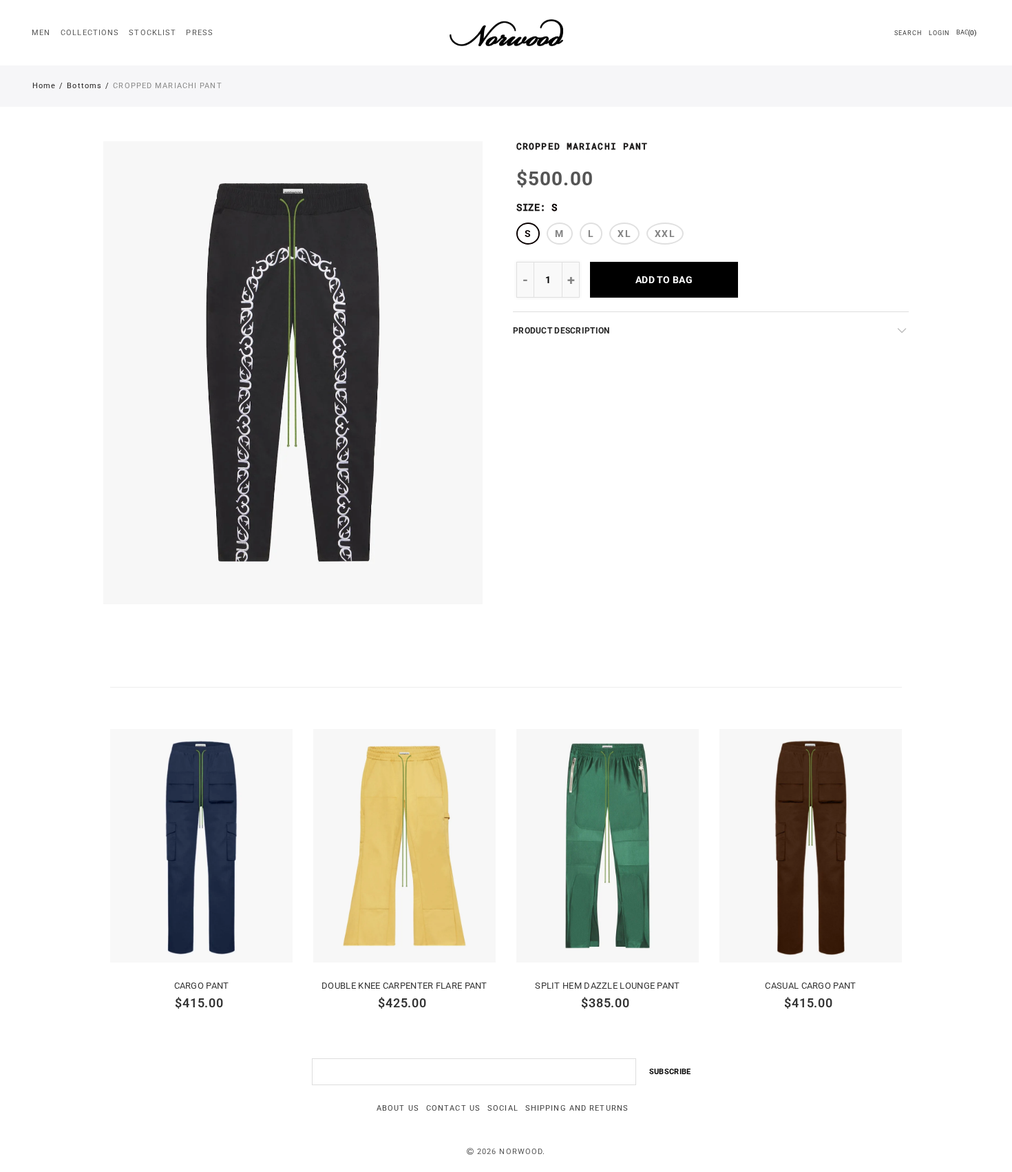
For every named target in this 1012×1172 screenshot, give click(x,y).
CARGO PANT (201, 985)
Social (502, 1108)
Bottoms (84, 85)
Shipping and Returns (577, 1108)
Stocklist (152, 32)
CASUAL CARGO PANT (810, 985)
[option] (293, 372)
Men (41, 32)
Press (199, 32)
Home (44, 85)
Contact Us (453, 1108)
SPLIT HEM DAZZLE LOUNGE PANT (607, 985)
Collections (90, 32)
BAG (966, 33)
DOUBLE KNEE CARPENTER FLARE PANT (404, 985)
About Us (398, 1108)
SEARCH (907, 33)
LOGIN (939, 33)
